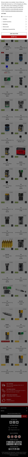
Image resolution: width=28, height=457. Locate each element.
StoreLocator (6, 27)
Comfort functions (7, 21)
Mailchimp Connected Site (9, 29)
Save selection (14, 33)
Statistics (5, 19)
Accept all (14, 37)
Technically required (7, 16)
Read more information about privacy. (14, 11)
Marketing (5, 24)
